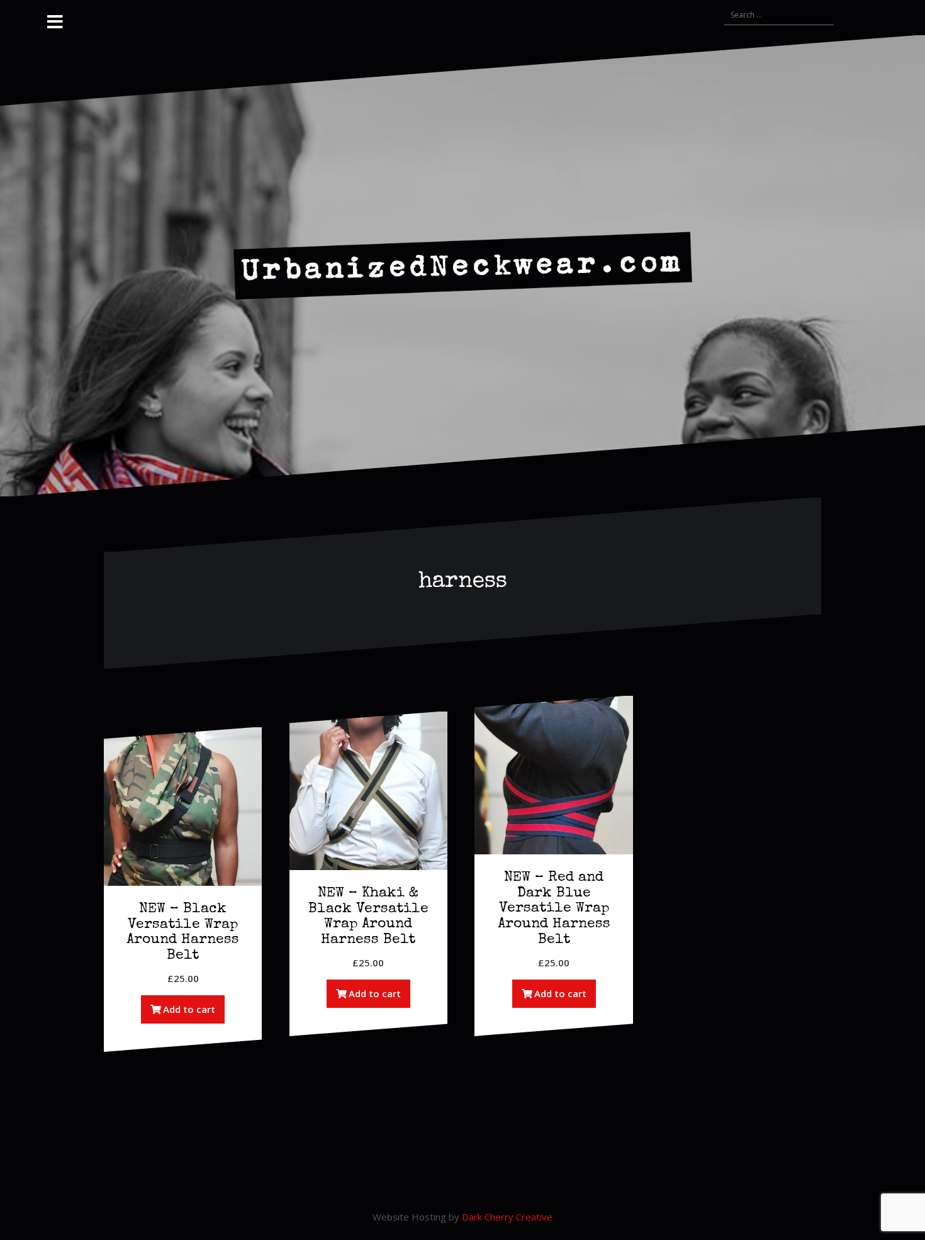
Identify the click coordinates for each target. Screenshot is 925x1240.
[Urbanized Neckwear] (463, 265)
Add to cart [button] (189, 1009)
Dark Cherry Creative (507, 1216)
